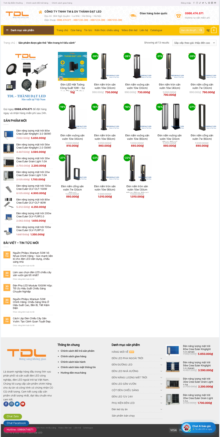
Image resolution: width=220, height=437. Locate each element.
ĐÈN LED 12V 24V (122, 396)
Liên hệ (144, 30)
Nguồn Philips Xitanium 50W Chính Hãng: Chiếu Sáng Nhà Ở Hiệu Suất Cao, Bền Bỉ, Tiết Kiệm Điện (31, 303)
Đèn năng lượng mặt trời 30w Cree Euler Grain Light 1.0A (198, 381)
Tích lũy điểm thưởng (13, 3)
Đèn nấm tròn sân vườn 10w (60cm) (105, 137)
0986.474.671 (23, 109)
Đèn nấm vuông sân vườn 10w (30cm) (137, 86)
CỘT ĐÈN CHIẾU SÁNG (125, 390)
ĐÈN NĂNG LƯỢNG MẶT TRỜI (129, 377)
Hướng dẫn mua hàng (73, 372)
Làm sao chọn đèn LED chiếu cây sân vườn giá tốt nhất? (32, 274)
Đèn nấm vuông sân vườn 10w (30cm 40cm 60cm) (170, 139)
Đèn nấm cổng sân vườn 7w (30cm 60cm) (72, 190)
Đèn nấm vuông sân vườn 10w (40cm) (72, 137)
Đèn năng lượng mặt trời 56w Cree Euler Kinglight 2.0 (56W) (197, 365)
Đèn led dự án (120, 409)
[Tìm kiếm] (201, 30)
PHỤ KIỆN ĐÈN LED (123, 402)
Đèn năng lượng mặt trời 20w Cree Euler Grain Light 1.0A (198, 398)
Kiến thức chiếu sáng (107, 30)
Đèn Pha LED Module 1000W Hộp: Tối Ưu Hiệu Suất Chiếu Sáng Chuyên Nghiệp (32, 288)
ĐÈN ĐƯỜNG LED (122, 364)
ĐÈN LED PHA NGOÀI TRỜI (127, 358)
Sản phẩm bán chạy (123, 415)
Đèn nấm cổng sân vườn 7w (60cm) (202, 137)
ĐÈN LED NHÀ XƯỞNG (125, 371)
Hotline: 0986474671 (20, 429)
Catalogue (156, 30)
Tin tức (88, 30)
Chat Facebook (16, 423)
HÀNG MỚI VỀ (120, 351)
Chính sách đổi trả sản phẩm (77, 350)
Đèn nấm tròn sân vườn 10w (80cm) (105, 188)
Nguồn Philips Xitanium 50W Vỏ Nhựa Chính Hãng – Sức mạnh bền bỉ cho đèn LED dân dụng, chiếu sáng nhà (33, 257)
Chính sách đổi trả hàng (37, 3)
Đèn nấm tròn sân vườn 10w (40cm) (169, 86)
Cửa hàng (76, 30)
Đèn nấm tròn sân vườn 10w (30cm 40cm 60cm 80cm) (137, 190)
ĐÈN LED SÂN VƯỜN (124, 383)
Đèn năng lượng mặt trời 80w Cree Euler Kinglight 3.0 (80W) (197, 349)
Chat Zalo (13, 416)
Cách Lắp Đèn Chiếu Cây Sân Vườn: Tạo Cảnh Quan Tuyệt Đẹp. (32, 320)
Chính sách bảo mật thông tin (78, 367)
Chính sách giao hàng (62, 3)
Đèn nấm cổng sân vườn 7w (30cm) (202, 86)
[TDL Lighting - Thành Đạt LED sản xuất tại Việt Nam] (18, 16)
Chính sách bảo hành (73, 361)
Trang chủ (62, 30)
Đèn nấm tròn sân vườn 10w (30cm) (105, 86)
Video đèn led (130, 30)
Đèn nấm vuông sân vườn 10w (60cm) (137, 137)
